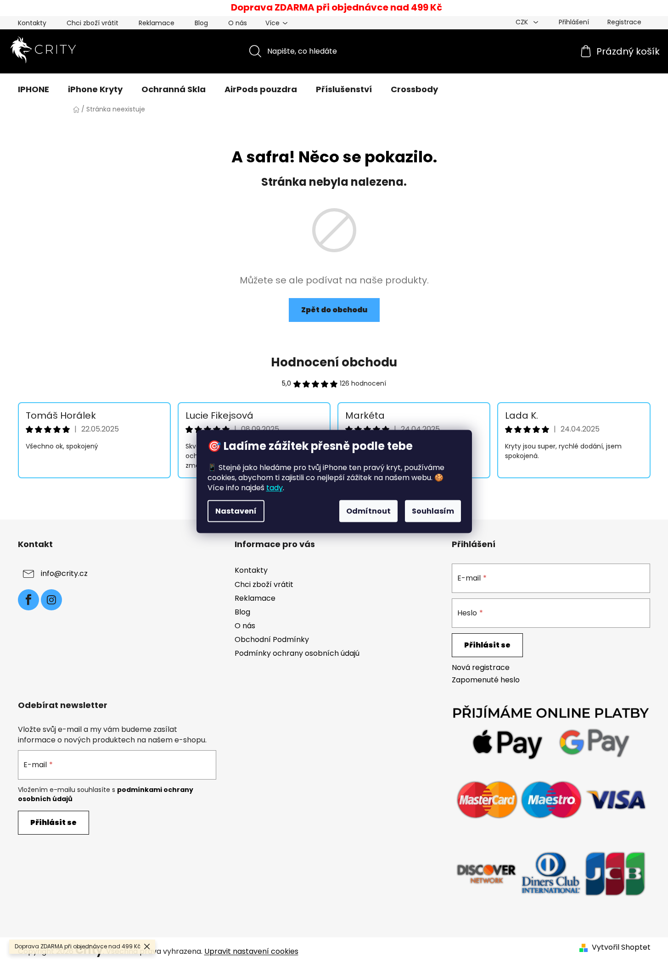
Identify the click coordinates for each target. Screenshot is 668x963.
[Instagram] (51, 599)
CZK (523, 22)
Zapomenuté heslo (486, 680)
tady (274, 487)
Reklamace (156, 23)
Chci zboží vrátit (92, 23)
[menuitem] (33, 89)
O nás (237, 23)
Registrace (624, 22)
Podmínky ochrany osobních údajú (297, 653)
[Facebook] (28, 599)
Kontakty (32, 23)
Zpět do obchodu (334, 309)
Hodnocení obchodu (334, 362)
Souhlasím (433, 511)
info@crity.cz (64, 574)
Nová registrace (481, 668)
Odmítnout (368, 511)
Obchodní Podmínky (272, 639)
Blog (201, 23)
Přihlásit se (487, 645)
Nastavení (236, 511)
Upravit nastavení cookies (251, 951)
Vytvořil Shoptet (621, 947)
